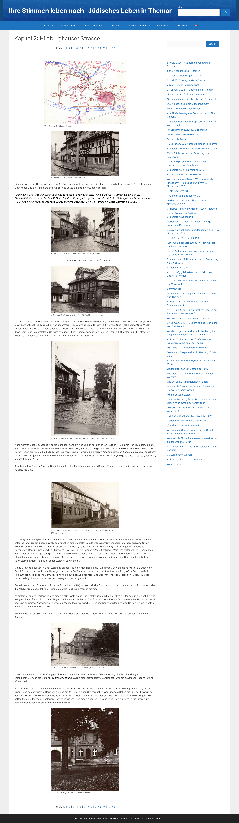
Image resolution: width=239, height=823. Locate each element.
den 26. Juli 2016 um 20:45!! (183, 238)
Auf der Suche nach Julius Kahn (184, 459)
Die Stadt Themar (67, 25)
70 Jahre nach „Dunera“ (180, 454)
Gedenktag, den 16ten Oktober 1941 (187, 420)
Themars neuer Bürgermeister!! (184, 75)
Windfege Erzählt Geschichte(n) (184, 108)
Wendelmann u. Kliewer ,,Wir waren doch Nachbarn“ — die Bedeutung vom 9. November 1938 (190, 183)
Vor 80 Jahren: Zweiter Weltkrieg (185, 174)
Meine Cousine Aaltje (179, 394)
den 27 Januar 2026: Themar (183, 71)
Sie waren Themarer (137, 25)
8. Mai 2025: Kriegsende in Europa (186, 80)
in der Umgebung (93, 25)
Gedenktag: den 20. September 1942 (188, 368)
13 (113, 48)
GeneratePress (156, 818)
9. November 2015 (177, 267)
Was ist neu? (174, 464)
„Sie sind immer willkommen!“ (183, 425)
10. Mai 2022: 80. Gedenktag (183, 134)
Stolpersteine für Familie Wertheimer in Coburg (193, 148)
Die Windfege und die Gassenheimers (188, 103)
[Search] (225, 12)
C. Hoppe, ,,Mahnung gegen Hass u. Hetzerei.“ (193, 208)
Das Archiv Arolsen (177, 139)
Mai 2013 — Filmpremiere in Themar (187, 347)
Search (182, 7)
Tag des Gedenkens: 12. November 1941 (189, 416)
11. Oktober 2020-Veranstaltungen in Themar (192, 144)
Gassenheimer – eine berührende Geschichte (192, 99)
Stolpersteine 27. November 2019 (185, 169)
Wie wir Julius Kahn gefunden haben (187, 381)
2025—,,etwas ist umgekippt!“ (183, 85)
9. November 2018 (177, 191)
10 (99, 48)
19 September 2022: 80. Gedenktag (187, 129)
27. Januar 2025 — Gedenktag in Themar (190, 89)
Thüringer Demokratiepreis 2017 (185, 195)
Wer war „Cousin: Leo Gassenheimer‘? (188, 318)
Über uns (45, 25)
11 (104, 48)
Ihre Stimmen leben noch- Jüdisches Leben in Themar (90, 10)
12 (109, 48)
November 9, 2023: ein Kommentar (186, 94)
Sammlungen (174, 288)
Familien (114, 25)
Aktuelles (182, 25)
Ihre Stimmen (162, 25)
